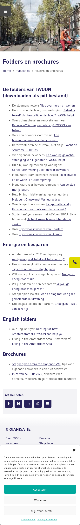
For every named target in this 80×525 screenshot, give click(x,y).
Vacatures (12, 443)
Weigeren (40, 500)
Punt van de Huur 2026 (27, 374)
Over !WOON (14, 438)
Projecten (45, 438)
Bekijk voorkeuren (40, 511)
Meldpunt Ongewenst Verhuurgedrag (36, 199)
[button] (74, 450)
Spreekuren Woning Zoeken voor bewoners (40, 170)
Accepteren (40, 489)
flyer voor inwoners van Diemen (40, 234)
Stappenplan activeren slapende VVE (36, 364)
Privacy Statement (47, 519)
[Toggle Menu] (5, 11)
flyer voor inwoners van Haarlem (41, 229)
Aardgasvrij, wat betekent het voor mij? (38, 259)
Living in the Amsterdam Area (32, 344)
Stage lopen (46, 443)
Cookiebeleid (28, 519)
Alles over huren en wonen (57, 105)
